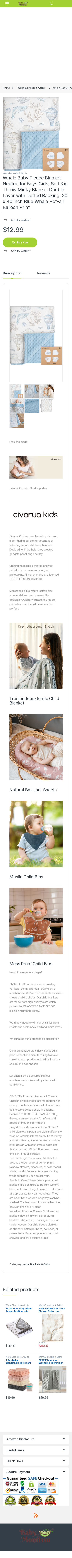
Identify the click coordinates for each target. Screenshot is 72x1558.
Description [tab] (12, 273)
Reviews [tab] (43, 273)
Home (6, 87)
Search (52, 3)
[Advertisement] (36, 45)
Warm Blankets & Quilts (31, 87)
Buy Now (22, 242)
